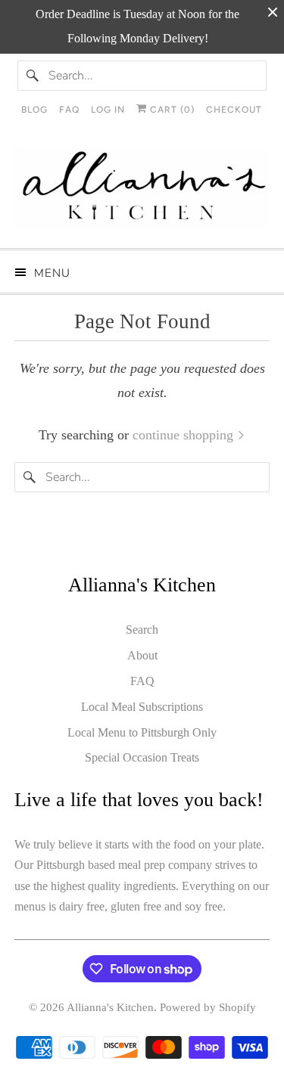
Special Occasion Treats (142, 757)
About (142, 655)
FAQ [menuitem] (69, 109)
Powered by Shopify (208, 1007)
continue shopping (185, 434)
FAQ (142, 681)
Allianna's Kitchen (110, 1007)
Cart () (171, 109)
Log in (108, 109)
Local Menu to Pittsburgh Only (142, 732)
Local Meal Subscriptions (142, 706)
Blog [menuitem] (34, 109)
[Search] (32, 75)
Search (142, 629)
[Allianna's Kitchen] (141, 192)
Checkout (234, 109)
